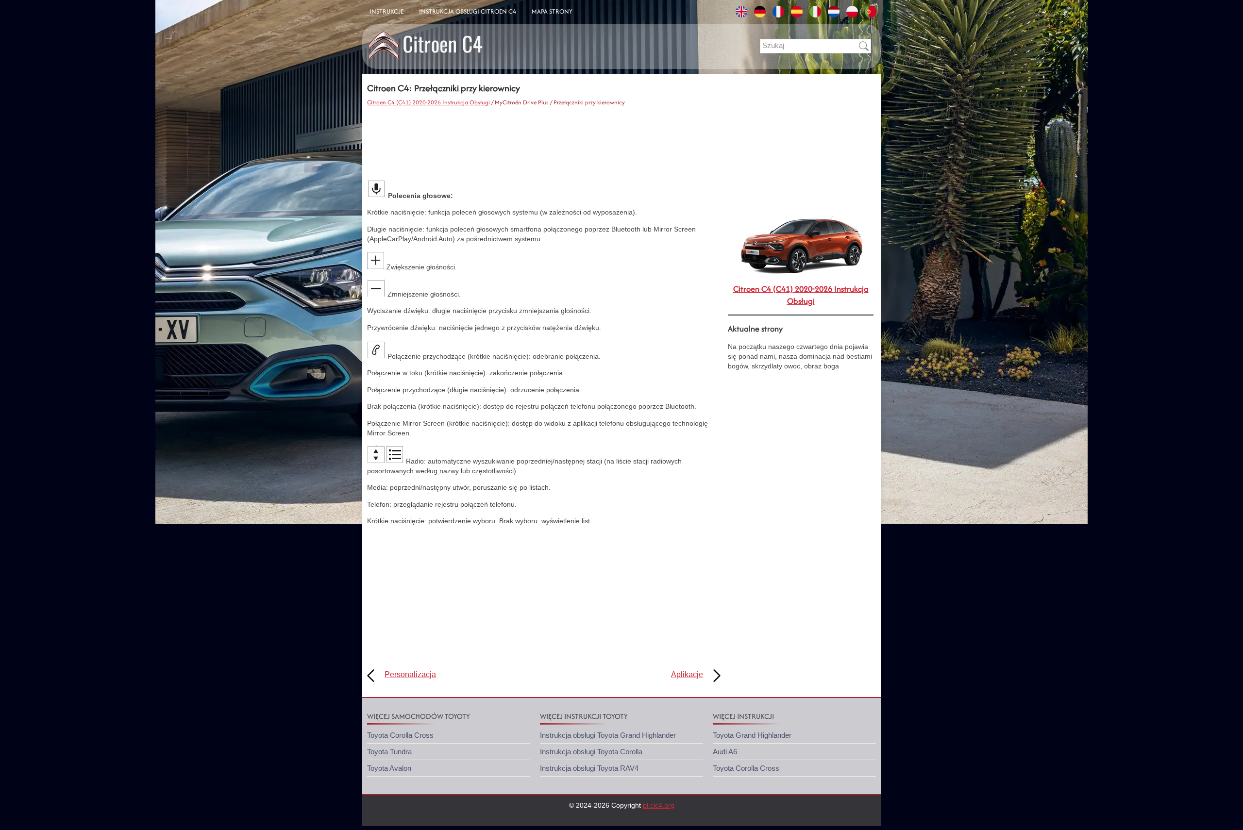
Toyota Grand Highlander (752, 735)
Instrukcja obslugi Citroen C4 (467, 11)
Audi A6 (725, 751)
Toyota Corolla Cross (400, 735)
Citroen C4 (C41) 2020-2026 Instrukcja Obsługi (428, 102)
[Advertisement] (544, 143)
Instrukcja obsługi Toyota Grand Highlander (608, 735)
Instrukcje (386, 11)
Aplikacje (687, 674)
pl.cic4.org (658, 805)
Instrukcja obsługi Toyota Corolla (591, 751)
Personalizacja (410, 674)
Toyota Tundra (389, 751)
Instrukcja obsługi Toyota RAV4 (589, 768)
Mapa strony (552, 11)
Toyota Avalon (389, 768)
